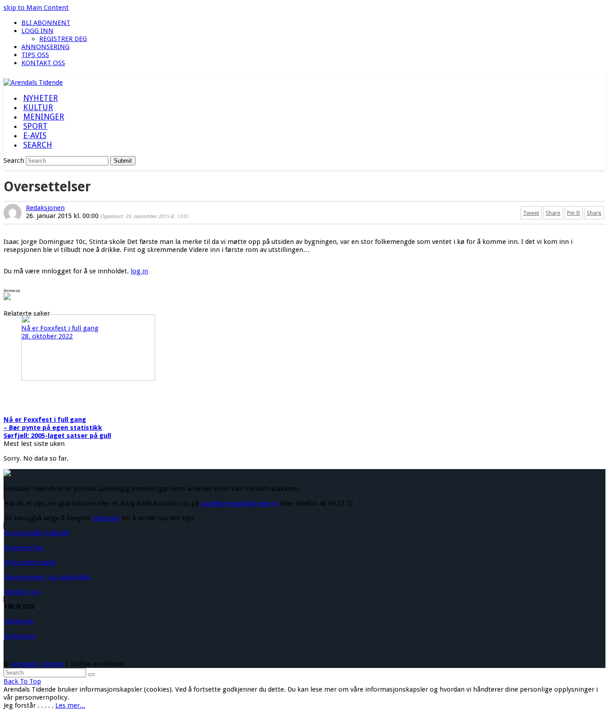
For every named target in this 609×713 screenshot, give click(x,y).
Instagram (20, 636)
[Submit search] (91, 674)
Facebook (18, 621)
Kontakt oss (22, 592)
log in (139, 271)
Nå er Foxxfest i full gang (45, 420)
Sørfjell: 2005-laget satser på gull (57, 436)
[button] (37, 145)
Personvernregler (30, 562)
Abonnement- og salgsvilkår (47, 577)
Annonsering (23, 548)
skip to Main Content (36, 8)
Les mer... (70, 705)
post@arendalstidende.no (240, 503)
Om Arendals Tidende (36, 533)
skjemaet (106, 518)
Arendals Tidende (37, 664)
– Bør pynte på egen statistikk (53, 428)
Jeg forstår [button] (20, 705)
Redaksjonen (45, 208)
